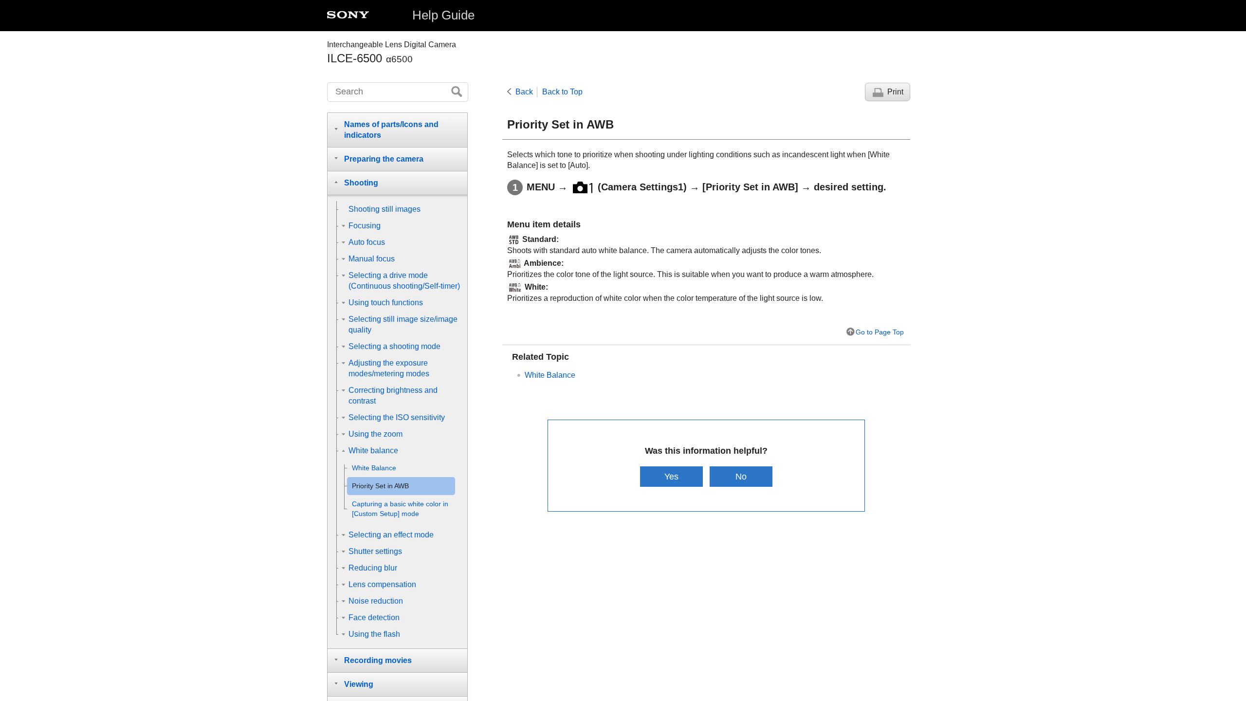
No (741, 476)
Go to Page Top (880, 332)
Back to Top (562, 92)
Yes (671, 476)
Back (524, 92)
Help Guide (443, 15)
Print (895, 92)
